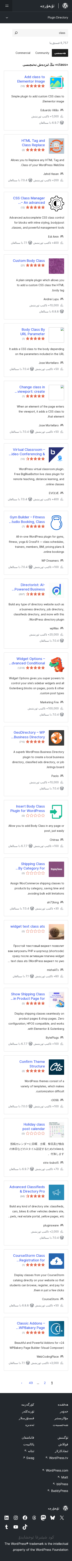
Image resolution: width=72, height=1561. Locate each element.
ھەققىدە (63, 1404)
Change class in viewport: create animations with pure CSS (28, 389)
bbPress (60, 1484)
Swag (28, 1458)
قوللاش (63, 1444)
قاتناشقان (28, 1437)
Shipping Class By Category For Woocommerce (31, 866)
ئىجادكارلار (61, 1451)
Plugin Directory (58, 17)
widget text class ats (27, 926)
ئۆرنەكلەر (28, 1411)
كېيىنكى (21, 1383)
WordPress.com (55, 1470)
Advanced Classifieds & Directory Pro (27, 1189)
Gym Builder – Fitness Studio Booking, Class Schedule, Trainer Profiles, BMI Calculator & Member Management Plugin (27, 519)
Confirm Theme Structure (32, 1064)
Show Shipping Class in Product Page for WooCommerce (28, 996)
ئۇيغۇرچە (53, 1508)
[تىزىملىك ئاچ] (6, 6)
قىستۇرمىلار (26, 1418)
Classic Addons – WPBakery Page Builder (31, 1325)
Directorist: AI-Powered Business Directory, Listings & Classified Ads (28, 587)
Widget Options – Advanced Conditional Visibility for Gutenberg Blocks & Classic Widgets (27, 661)
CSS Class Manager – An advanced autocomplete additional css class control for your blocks (29, 200)
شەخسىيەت (60, 1425)
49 (31, 1383)
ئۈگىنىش (63, 1437)
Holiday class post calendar (33, 1126)
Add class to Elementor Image (31, 79)
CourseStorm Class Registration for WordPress (29, 1258)
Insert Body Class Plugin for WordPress (27, 808)
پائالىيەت (28, 1444)
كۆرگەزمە (27, 1404)
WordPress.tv (56, 1458)
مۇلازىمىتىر (61, 1418)
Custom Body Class (29, 261)
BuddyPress (57, 1491)
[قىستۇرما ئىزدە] (16, 33)
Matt (62, 1477)
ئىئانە (29, 1451)
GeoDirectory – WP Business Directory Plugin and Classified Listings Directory (28, 734)
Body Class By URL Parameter (32, 331)
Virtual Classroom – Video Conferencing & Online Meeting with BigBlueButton (27, 452)
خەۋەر (64, 1411)
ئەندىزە (29, 1425)
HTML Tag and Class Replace (33, 143)
